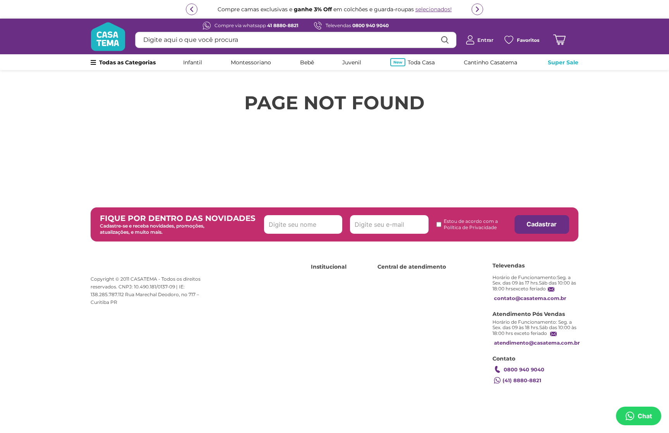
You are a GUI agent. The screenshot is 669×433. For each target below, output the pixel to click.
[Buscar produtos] (444, 40)
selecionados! (433, 9)
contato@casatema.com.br (530, 298)
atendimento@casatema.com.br (537, 343)
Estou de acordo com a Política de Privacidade (471, 224)
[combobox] (295, 40)
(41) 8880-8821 (522, 380)
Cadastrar (542, 224)
